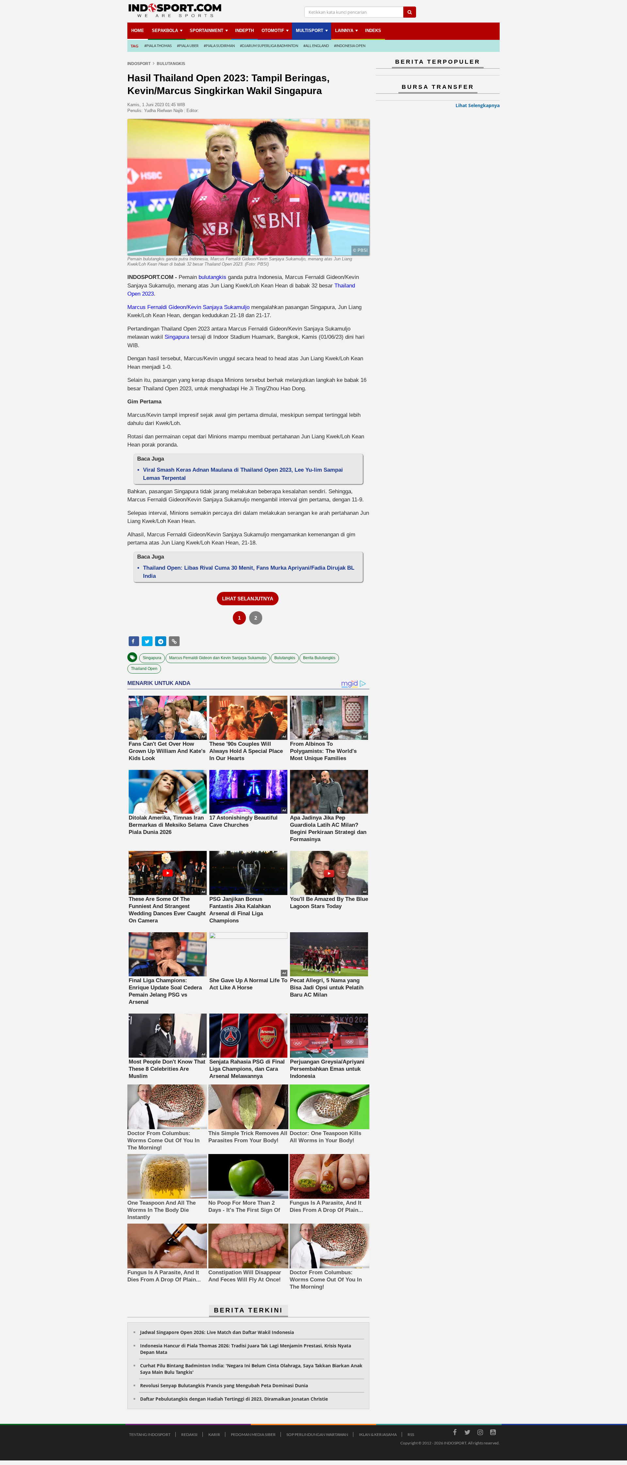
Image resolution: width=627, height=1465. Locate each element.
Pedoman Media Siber (253, 1434)
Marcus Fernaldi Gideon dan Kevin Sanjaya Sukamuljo (217, 658)
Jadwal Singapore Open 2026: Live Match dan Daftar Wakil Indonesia (217, 1332)
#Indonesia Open (349, 45)
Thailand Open (144, 668)
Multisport (309, 30)
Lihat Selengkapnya (478, 105)
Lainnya (344, 30)
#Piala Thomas (158, 45)
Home (137, 30)
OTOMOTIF (273, 30)
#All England (316, 45)
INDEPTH (244, 30)
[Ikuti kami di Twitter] (467, 1433)
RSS (411, 1434)
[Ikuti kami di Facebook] (454, 1433)
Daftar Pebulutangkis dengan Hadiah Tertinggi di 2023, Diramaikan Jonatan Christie (234, 1399)
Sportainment (206, 30)
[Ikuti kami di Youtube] (493, 1433)
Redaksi (189, 1434)
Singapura (177, 337)
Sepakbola (165, 30)
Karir (214, 1434)
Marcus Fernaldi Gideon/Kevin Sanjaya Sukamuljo (188, 307)
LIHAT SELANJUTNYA (247, 598)
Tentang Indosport (149, 1434)
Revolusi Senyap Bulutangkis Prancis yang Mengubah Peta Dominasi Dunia (224, 1385)
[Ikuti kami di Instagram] (480, 1433)
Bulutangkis (284, 658)
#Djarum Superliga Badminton (269, 45)
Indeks (373, 30)
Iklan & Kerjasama (378, 1434)
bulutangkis (212, 277)
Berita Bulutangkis (319, 658)
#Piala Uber (188, 45)
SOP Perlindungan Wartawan (317, 1434)
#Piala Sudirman (219, 45)
